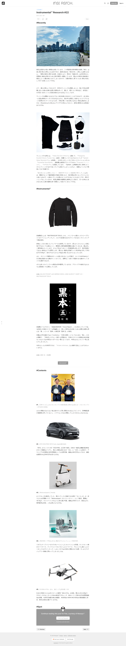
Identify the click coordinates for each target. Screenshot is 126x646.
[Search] (104, 3)
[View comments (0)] (43, 19)
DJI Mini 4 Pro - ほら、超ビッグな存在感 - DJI (54, 589)
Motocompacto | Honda (47, 492)
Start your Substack (59, 639)
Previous (42, 629)
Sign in (121, 3)
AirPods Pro (47, 164)
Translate (39, 9)
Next (85, 629)
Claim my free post (63, 618)
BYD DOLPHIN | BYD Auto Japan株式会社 (53, 444)
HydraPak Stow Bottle (45, 162)
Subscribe (114, 3)
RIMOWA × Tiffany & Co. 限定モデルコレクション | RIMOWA (59, 541)
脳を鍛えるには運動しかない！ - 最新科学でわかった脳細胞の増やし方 (60, 173)
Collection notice (72, 635)
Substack (56, 643)
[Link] (34, 23)
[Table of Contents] (2, 323)
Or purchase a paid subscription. (63, 621)
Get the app (70, 639)
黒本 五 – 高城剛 (46, 355)
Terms (65, 635)
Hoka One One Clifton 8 (60, 156)
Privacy (61, 635)
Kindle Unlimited (62, 345)
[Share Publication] (108, 3)
